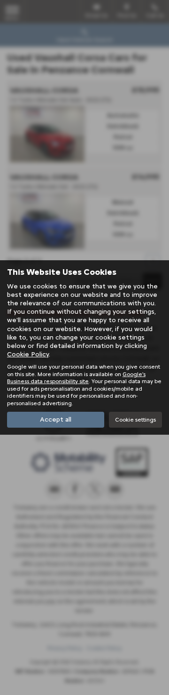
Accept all (55, 419)
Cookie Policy (28, 354)
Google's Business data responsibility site (76, 378)
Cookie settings (135, 419)
